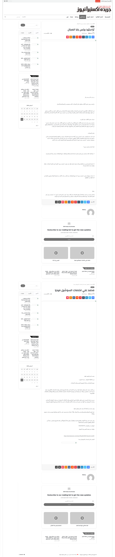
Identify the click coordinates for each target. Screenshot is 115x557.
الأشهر (37, 32)
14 (21, 113)
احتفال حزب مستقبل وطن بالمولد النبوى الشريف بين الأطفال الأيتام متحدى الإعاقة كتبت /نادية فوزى (52, 272)
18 (29, 116)
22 (37, 119)
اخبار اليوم (90, 17)
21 (21, 116)
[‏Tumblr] (83, 37)
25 (29, 119)
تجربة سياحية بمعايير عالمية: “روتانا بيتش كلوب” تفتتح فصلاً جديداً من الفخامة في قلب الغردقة (34, 82)
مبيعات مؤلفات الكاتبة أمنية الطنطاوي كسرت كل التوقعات (25, 65)
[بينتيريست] (80, 37)
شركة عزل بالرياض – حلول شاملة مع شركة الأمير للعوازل (25, 39)
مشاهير (82, 17)
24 (32, 119)
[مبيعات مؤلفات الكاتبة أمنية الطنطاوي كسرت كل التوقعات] (34, 65)
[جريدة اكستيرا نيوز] (94, 8)
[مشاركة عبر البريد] (59, 202)
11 (29, 113)
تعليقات (22, 32)
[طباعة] (56, 202)
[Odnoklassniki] (70, 37)
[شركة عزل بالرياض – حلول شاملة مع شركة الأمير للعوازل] (34, 39)
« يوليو (37, 125)
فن (67, 17)
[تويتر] (90, 37)
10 (32, 113)
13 (24, 113)
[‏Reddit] (77, 37)
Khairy (91, 33)
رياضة (76, 17)
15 (37, 116)
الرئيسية (107, 17)
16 (34, 116)
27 (24, 119)
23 (34, 119)
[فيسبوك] (93, 37)
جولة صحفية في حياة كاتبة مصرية (26, 53)
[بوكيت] (67, 37)
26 (27, 119)
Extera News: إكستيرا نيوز (72, 554)
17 (32, 116)
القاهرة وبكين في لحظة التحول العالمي (87, 1)
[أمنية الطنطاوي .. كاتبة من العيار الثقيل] (34, 60)
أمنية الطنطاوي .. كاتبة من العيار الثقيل (25, 59)
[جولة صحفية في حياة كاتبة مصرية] (34, 54)
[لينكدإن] (86, 37)
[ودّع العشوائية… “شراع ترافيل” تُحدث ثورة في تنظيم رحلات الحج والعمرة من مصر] (34, 46)
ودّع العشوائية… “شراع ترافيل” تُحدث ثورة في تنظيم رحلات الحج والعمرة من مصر (25, 46)
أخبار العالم (99, 17)
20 (24, 116)
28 (21, 119)
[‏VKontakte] (74, 37)
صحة (71, 17)
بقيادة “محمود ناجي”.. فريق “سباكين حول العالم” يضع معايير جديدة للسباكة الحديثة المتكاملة (69, 272)
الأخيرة (29, 32)
